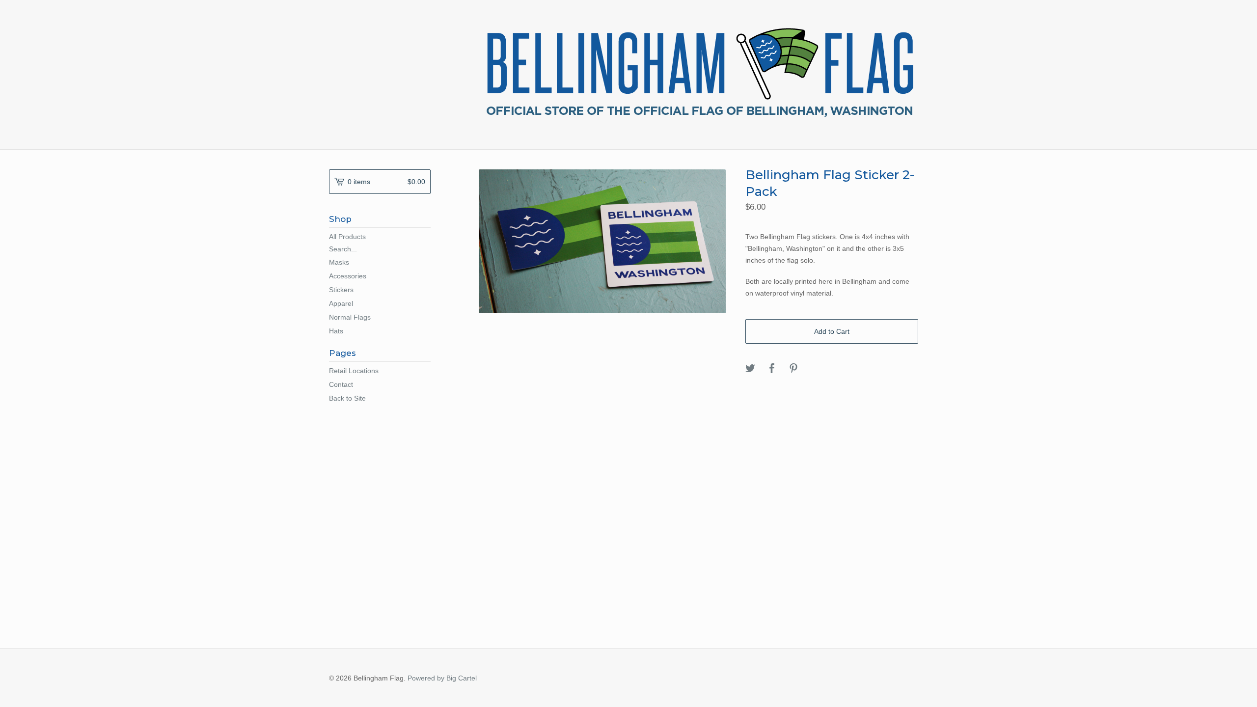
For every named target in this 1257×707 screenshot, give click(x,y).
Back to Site (347, 398)
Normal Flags (350, 317)
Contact (341, 384)
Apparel (341, 303)
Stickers (341, 290)
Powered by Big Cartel (442, 678)
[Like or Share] (772, 369)
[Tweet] (750, 369)
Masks (339, 262)
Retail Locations (354, 371)
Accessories (347, 276)
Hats (336, 331)
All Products (347, 237)
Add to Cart (831, 331)
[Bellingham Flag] (699, 74)
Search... (343, 248)
